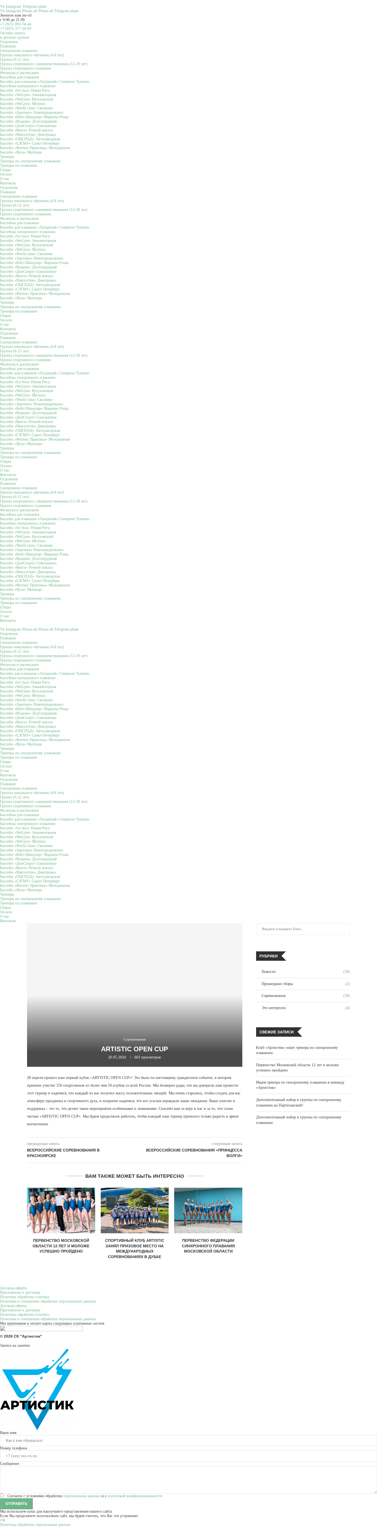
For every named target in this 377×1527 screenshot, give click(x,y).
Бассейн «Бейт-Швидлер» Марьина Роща (34, 117)
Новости (306, 972)
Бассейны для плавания (19, 77)
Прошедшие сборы (306, 984)
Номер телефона (13, 1448)
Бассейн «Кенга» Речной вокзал (26, 130)
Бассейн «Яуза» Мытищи (21, 152)
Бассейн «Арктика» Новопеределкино (31, 112)
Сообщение (9, 1464)
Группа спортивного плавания (25, 68)
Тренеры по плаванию (18, 165)
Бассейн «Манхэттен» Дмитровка (28, 135)
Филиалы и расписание (19, 73)
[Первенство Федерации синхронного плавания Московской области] (208, 1210)
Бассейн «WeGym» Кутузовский (26, 99)
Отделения (9, 42)
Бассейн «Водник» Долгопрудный (28, 121)
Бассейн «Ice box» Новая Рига (25, 90)
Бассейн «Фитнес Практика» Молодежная (35, 148)
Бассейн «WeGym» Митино (23, 104)
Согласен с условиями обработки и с (84, 1496)
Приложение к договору (20, 1292)
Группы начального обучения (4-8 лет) (32, 55)
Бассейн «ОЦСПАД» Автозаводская (30, 139)
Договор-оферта (13, 1288)
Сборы (5, 170)
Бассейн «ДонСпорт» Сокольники (28, 126)
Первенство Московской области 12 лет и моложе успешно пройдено (61, 1245)
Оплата (6, 174)
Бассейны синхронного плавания (27, 86)
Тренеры (7, 157)
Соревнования (306, 996)
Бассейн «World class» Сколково (26, 108)
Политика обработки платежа (24, 1297)
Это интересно (306, 1008)
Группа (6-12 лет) (14, 59)
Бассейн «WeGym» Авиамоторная (28, 95)
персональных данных (81, 1496)
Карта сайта (367, 1341)
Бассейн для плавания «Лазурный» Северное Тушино (44, 82)
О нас (4, 179)
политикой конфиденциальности (135, 1496)
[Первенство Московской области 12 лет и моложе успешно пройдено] (61, 1210)
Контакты (8, 183)
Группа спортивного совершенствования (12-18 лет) (43, 64)
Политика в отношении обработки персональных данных (48, 1301)
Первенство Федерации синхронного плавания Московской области (208, 1245)
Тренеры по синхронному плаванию (30, 161)
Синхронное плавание (18, 51)
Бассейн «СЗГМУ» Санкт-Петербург (30, 143)
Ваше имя (8, 1433)
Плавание (8, 46)
